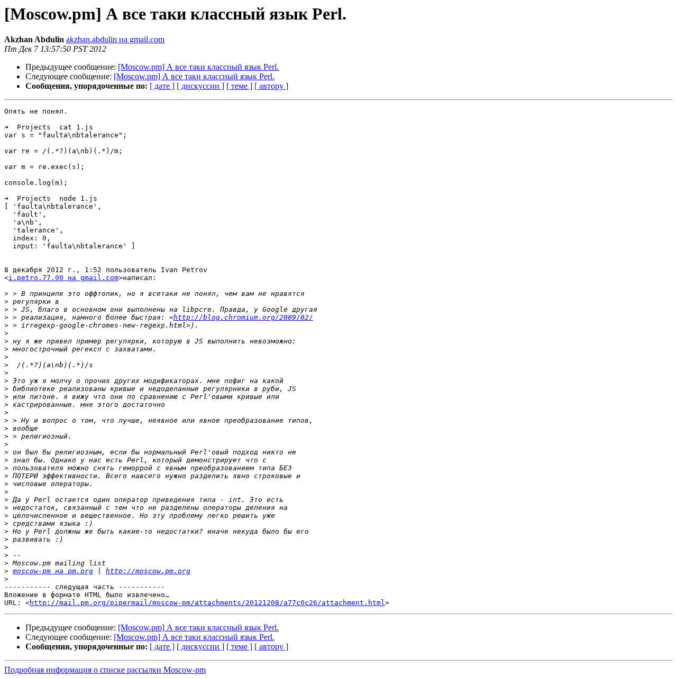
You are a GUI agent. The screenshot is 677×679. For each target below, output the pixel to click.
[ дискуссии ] (200, 85)
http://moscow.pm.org (148, 571)
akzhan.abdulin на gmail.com (115, 39)
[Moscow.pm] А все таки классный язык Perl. (198, 66)
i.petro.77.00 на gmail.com (63, 278)
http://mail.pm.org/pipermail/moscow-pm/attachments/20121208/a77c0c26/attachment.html (207, 603)
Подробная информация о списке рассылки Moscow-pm (105, 669)
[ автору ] (271, 85)
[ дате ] (162, 85)
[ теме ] (239, 85)
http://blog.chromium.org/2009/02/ (243, 317)
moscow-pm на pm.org (53, 571)
